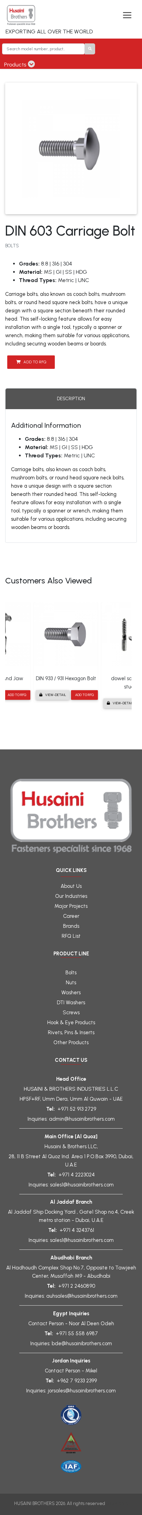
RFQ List (71, 936)
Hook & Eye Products (71, 1022)
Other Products (71, 1042)
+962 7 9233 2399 (77, 1381)
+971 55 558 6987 (77, 1333)
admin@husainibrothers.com (82, 1119)
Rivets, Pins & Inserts (71, 1032)
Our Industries (71, 896)
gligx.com (117, 1503)
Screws (71, 1012)
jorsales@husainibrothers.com (82, 1391)
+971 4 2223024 (77, 1175)
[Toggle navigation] (127, 15)
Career (71, 916)
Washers (71, 992)
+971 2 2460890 (76, 1286)
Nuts (71, 982)
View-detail (55, 695)
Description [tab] (71, 398)
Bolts (71, 972)
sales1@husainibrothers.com (82, 1185)
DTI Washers (71, 1002)
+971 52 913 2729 (77, 1109)
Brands (71, 926)
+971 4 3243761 (77, 1230)
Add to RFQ (34, 362)
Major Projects (71, 906)
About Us (71, 886)
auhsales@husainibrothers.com (82, 1296)
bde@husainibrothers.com (82, 1343)
